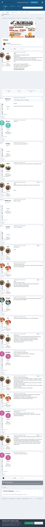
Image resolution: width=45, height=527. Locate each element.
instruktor (7, 352)
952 (8, 131)
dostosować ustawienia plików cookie (9, 524)
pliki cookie (17, 522)
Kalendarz (19, 6)
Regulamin (27, 12)
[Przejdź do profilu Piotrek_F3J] (8, 204)
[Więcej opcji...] (42, 52)
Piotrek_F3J (8, 200)
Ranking (21, 12)
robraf (7, 163)
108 (8, 63)
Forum (7, 12)
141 (8, 108)
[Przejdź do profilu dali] (4, 44)
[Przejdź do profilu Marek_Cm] (8, 103)
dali (9, 43)
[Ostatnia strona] (17, 49)
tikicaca (8, 121)
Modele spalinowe (17, 44)
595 (8, 153)
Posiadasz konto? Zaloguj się (23, 2)
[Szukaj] (41, 8)
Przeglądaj (5, 6)
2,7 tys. (8, 173)
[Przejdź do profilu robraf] (8, 167)
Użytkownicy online (14, 12)
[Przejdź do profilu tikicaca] (8, 125)
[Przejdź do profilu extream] (8, 147)
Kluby (3, 12)
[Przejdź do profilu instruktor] (8, 356)
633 (8, 210)
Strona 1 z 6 (22, 48)
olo (8, 263)
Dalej (15, 48)
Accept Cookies (29, 523)
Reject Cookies (39, 523)
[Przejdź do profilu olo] (8, 268)
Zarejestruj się (34, 2)
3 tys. (8, 362)
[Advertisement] (23, 80)
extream (8, 143)
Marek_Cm (8, 98)
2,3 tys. (8, 328)
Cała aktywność (12, 6)
